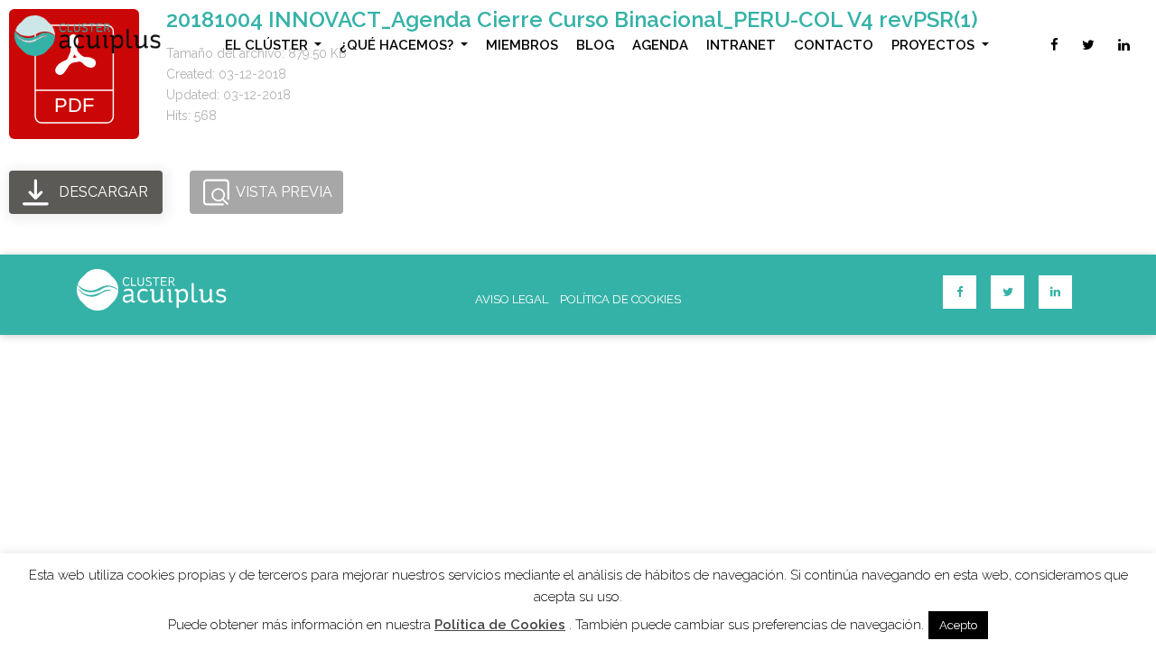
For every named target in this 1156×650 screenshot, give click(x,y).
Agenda (660, 45)
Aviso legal (511, 299)
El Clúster (268, 45)
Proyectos (934, 45)
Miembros (522, 45)
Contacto (833, 45)
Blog (595, 45)
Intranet (741, 45)
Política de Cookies (499, 625)
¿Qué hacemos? (398, 45)
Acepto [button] (958, 625)
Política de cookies (620, 299)
